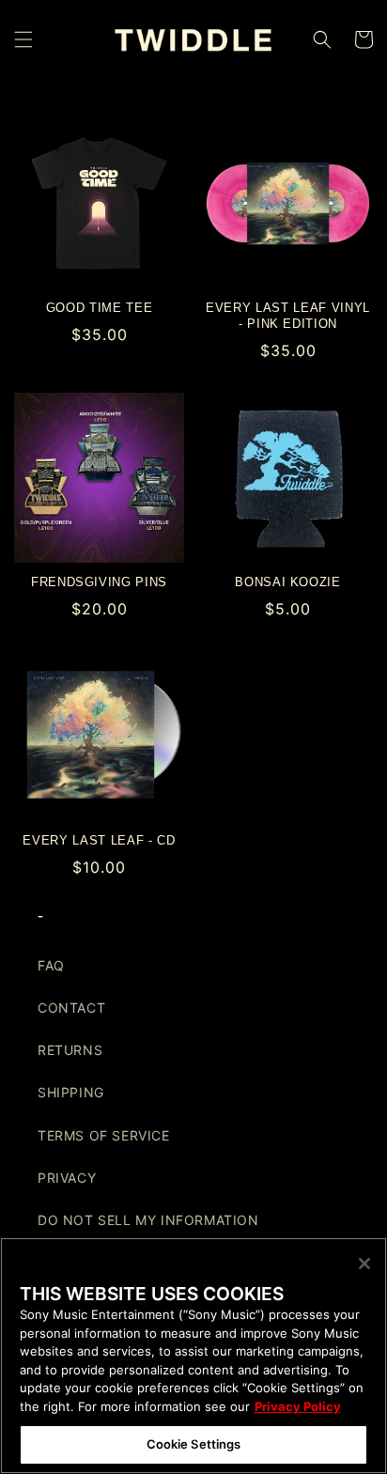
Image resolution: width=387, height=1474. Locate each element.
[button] (23, 39)
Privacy (67, 1178)
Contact (71, 1008)
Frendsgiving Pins (99, 582)
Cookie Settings (194, 1443)
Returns (70, 1050)
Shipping (71, 1092)
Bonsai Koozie (288, 582)
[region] (193, 1355)
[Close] (364, 1263)
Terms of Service (104, 1135)
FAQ (51, 965)
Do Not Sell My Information (148, 1220)
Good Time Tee (99, 308)
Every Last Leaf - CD (99, 840)
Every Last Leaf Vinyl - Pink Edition (288, 316)
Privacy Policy (298, 1406)
